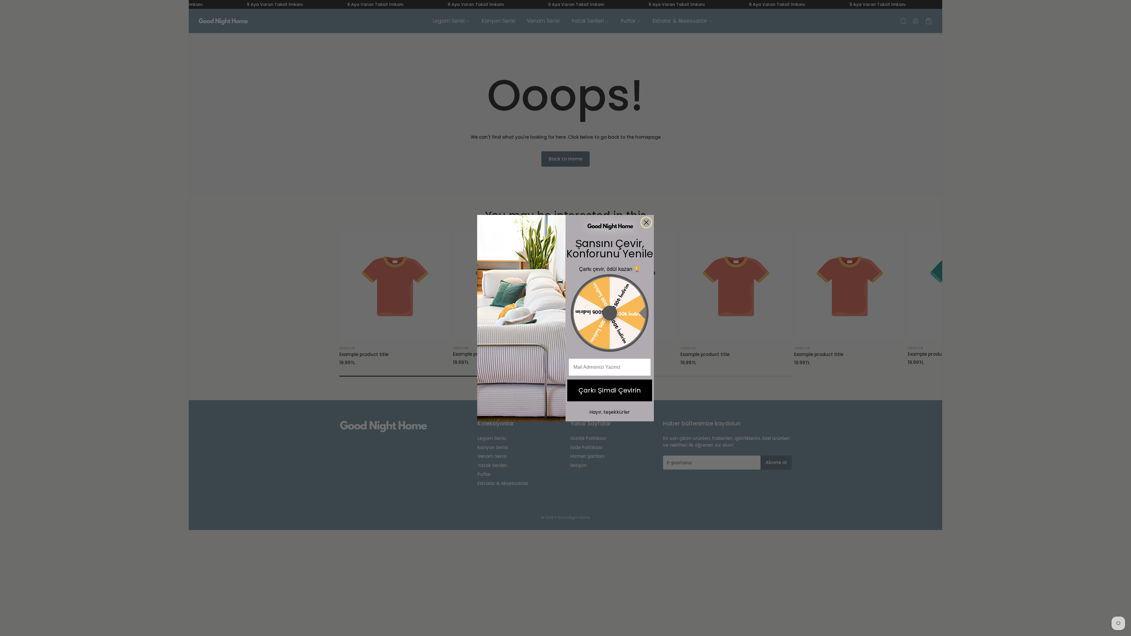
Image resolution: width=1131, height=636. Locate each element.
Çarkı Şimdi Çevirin (609, 390)
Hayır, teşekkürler (609, 412)
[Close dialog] (646, 222)
